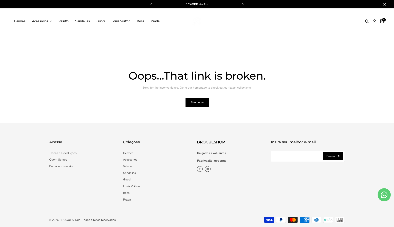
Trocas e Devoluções (63, 153)
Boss (126, 192)
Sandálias (129, 173)
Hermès (128, 153)
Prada (127, 199)
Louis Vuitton (131, 186)
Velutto (127, 166)
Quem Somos (58, 159)
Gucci (127, 179)
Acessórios (130, 159)
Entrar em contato (61, 166)
